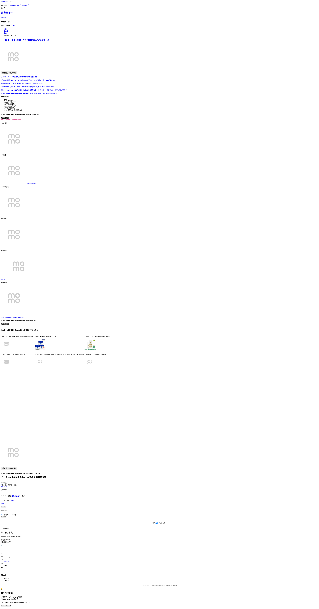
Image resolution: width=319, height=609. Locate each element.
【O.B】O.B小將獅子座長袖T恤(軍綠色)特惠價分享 (26, 40)
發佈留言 (3, 517)
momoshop (21, 317)
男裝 (12, 500)
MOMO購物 (4, 317)
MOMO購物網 (31, 183)
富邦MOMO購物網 (13, 317)
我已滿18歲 (4, 605)
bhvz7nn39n (4, 486)
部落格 (6, 31)
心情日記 (14, 25)
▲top (2, 503)
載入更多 (3, 506)
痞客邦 (14, 496)
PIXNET (147, 586)
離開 (9, 605)
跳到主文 (3, 17)
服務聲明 (175, 586)
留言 (17, 496)
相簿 (5, 29)
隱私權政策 (169, 586)
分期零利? (7, 12)
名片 (5, 33)
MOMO (3, 279)
